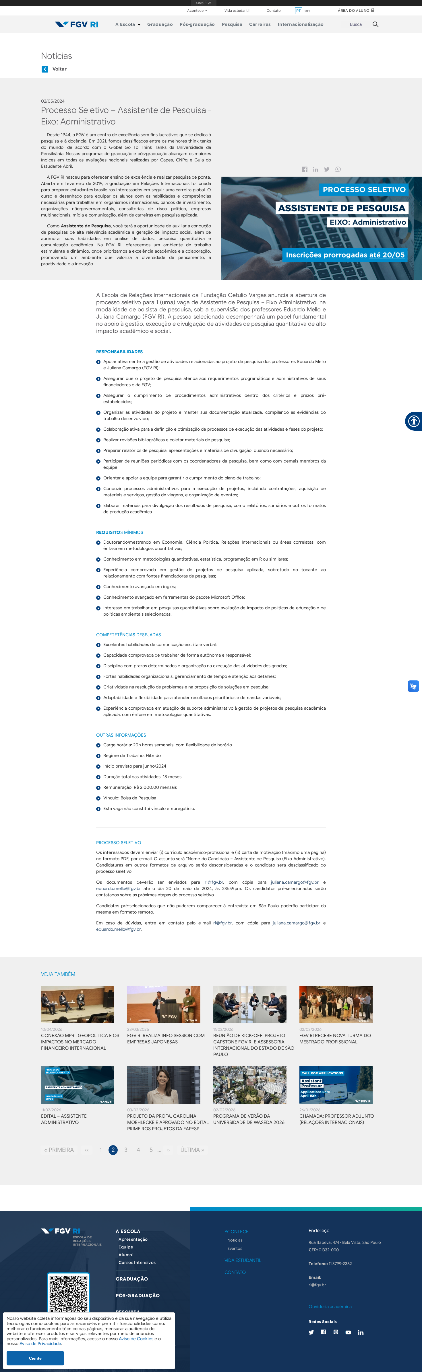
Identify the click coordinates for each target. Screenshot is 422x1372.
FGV (204, 3)
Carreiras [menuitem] (260, 24)
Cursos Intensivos (137, 1262)
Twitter (327, 169)
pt (298, 10)
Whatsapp (338, 169)
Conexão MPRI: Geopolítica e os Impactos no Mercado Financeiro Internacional (80, 1042)
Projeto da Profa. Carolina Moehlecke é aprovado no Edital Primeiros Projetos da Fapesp (168, 1122)
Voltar (60, 69)
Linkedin (315, 169)
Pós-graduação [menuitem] (197, 24)
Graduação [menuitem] (160, 24)
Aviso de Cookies (136, 1338)
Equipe (126, 1247)
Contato (274, 11)
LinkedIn (361, 1332)
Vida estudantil (236, 11)
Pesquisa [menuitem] (232, 24)
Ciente (35, 1358)
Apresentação (133, 1239)
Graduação (132, 1279)
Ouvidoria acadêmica (330, 1306)
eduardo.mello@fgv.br (118, 888)
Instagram (335, 1332)
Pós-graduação (138, 1296)
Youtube (348, 1332)
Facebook (304, 169)
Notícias (235, 1240)
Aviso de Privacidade (40, 1343)
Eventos (234, 1248)
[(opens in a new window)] (68, 1299)
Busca (356, 24)
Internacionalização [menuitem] (301, 24)
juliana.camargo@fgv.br (295, 882)
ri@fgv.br (214, 882)
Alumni (126, 1254)
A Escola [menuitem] (125, 24)
